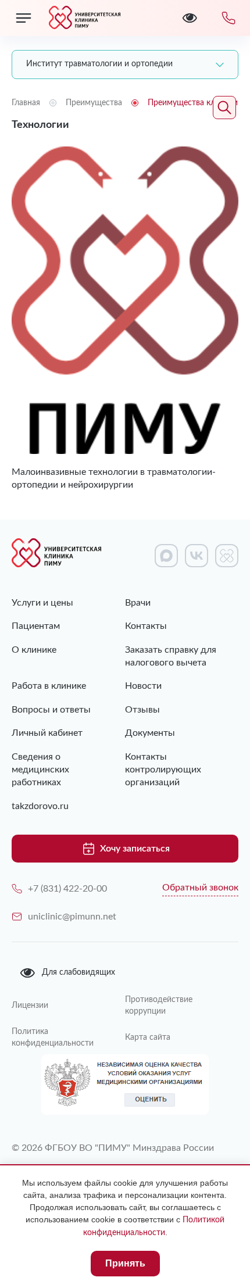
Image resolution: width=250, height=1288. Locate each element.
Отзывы (142, 709)
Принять (125, 1263)
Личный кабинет (47, 733)
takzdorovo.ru (40, 806)
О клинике (34, 649)
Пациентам (36, 626)
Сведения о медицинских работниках (40, 770)
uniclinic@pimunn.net (72, 916)
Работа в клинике (49, 685)
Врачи (138, 602)
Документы (150, 733)
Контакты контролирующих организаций (163, 770)
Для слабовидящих (78, 972)
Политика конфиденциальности (53, 1037)
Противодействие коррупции (158, 1005)
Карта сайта (147, 1037)
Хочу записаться (135, 848)
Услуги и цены (42, 602)
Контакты (146, 626)
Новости (143, 685)
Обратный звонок (200, 887)
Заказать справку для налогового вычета (170, 656)
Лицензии (30, 1005)
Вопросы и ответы (51, 709)
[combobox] (125, 64)
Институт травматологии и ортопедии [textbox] (99, 64)
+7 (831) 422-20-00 (67, 888)
